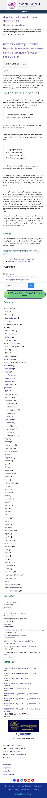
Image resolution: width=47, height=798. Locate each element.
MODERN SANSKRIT (23, 734)
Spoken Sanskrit (11, 318)
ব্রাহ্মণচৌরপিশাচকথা (12, 410)
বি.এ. (7, 274)
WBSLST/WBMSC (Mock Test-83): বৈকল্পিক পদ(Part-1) (22, 709)
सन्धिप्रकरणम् (11, 375)
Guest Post (25, 790)
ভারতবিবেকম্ (10, 413)
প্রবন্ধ (7, 512)
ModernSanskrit (17, 745)
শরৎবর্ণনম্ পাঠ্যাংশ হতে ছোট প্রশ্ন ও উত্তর (19, 261)
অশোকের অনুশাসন (10, 445)
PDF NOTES (9, 331)
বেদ (6, 515)
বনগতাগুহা (9, 432)
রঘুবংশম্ (7, 534)
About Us (16, 786)
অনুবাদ (7, 550)
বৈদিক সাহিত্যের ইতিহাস (11, 584)
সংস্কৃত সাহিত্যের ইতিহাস (12, 591)
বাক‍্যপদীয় (7, 461)
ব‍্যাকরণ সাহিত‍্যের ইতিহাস (12, 588)
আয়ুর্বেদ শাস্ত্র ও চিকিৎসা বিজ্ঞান (13, 575)
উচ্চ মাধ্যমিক (7, 397)
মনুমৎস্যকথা (8, 521)
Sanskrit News (9, 359)
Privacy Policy (13, 790)
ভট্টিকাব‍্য (7, 518)
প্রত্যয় (7, 556)
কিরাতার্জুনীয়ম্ (8, 499)
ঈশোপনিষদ (8, 492)
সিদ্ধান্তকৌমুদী (9, 473)
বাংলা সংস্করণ (7, 765)
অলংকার (7, 489)
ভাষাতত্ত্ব (6, 543)
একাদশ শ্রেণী (8, 400)
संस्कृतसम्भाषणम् (9, 381)
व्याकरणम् (8, 372)
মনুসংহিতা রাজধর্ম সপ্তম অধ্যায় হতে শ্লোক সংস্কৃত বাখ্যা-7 (21, 277)
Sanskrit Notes (10, 394)
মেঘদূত (8, 416)
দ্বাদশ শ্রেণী (8, 419)
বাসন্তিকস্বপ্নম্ (11, 435)
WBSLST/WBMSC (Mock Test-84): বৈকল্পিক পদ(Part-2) (22, 704)
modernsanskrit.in (17, 758)
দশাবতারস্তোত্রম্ (11, 407)
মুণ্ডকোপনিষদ (8, 527)
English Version (9, 308)
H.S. (6, 350)
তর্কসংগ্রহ (7, 505)
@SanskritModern (15, 751)
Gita (6, 312)
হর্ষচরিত (7, 477)
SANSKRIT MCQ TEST (12, 346)
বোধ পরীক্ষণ (10, 565)
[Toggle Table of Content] (23, 64)
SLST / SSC (9, 356)
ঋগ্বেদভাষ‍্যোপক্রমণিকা (11, 451)
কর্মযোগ (9, 426)
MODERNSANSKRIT (18, 748)
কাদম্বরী (7, 496)
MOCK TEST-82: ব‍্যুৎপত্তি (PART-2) (16, 714)
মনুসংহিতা (7, 524)
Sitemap (36, 790)
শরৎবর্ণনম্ (11, 274)
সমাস (6, 559)
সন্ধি (8, 569)
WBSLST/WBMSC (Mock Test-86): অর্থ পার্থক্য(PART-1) (22, 694)
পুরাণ (6, 581)
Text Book (8, 340)
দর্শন (6, 508)
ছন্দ (6, 502)
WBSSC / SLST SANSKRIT (13, 362)
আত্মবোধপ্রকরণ (9, 448)
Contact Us (26, 786)
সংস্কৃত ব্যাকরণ (8, 546)
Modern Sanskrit (29, 4)
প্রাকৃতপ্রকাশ (8, 458)
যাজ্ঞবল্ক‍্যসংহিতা (9, 531)
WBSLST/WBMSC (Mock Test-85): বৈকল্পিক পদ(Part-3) (22, 699)
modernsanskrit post (11, 324)
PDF (5, 327)
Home (7, 786)
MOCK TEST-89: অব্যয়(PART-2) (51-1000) (18, 678)
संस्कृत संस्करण (8, 366)
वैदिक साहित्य (9, 369)
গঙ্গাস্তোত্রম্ (10, 429)
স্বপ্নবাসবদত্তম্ (9, 540)
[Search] (31, 285)
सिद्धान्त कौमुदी (9, 385)
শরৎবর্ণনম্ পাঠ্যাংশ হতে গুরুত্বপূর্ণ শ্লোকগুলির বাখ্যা (21, 259)
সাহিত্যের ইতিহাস (8, 572)
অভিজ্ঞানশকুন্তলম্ (9, 483)
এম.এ (5, 439)
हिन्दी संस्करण (8, 388)
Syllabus (8, 337)
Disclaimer (37, 786)
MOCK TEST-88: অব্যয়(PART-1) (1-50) (17, 683)
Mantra (7, 315)
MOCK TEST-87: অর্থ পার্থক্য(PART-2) (16, 688)
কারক (6, 553)
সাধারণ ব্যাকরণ (9, 562)
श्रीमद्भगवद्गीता (9, 378)
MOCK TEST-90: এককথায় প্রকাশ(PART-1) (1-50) (20, 668)
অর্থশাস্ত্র (7, 442)
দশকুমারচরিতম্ (10, 404)
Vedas (7, 321)
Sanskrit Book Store (11, 343)
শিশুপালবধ (7, 467)
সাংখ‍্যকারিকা (8, 470)
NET (6, 353)
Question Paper (11, 334)
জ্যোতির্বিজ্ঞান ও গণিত (11, 578)
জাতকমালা (7, 454)
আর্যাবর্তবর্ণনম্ (10, 423)
